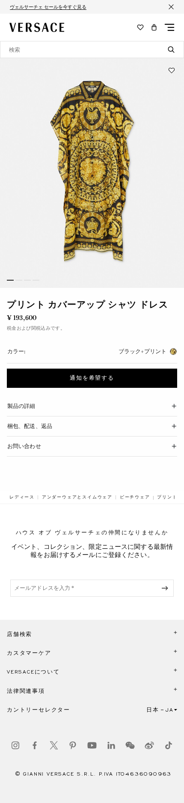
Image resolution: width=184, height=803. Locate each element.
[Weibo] (149, 745)
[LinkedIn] (111, 745)
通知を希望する (92, 378)
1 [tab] (10, 280)
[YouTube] (92, 745)
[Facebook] (35, 745)
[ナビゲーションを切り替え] (169, 27)
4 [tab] (36, 280)
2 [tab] (18, 280)
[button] (154, 27)
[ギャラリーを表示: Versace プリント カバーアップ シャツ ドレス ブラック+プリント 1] (92, 173)
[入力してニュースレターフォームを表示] (166, 588)
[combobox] (92, 49)
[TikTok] (168, 745)
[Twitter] (54, 745)
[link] (22, 497)
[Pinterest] (73, 745)
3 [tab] (27, 280)
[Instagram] (15, 745)
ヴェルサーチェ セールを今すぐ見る (48, 7)
